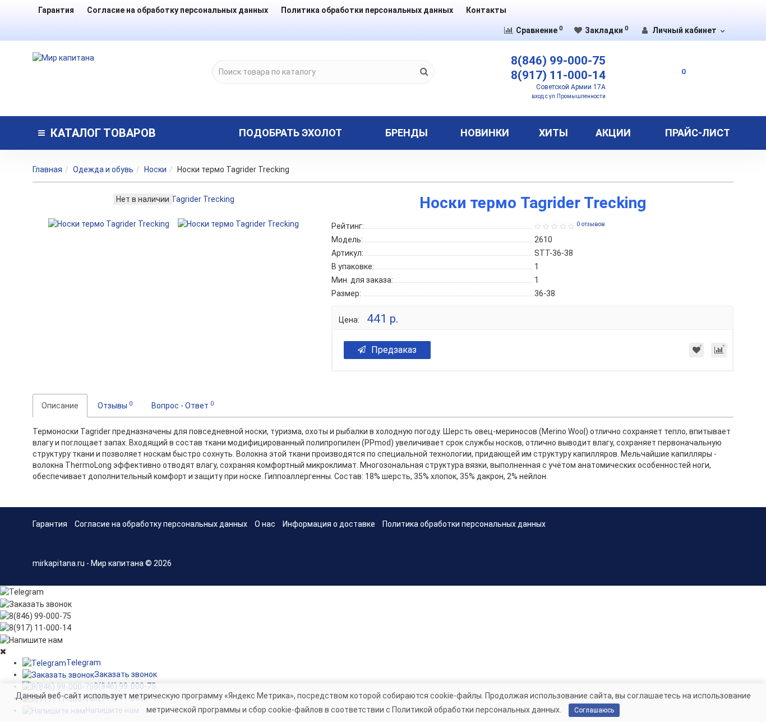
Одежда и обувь (103, 169)
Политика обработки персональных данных (367, 10)
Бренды (406, 133)
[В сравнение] (719, 350)
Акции (613, 133)
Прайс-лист (697, 133)
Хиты (553, 133)
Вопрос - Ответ (182, 405)
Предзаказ (394, 349)
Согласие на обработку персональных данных (177, 10)
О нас (265, 523)
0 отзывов (590, 224)
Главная (47, 169)
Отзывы (115, 405)
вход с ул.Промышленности (569, 96)
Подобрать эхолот (290, 133)
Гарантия (56, 10)
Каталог (103, 133)
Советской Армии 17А (571, 87)
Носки (155, 169)
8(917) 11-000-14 (558, 75)
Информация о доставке (329, 523)
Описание (60, 405)
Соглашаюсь (594, 710)
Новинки (484, 133)
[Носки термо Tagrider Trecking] (109, 224)
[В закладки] (696, 350)
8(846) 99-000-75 (558, 60)
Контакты (486, 10)
